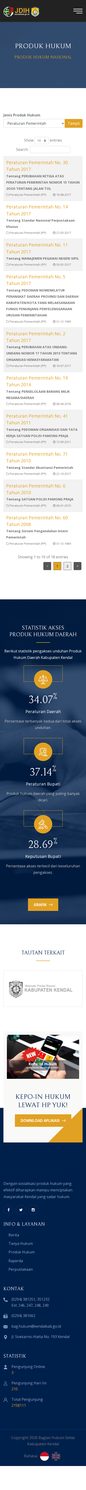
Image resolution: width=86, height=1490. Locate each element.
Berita (13, 1234)
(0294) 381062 (23, 1315)
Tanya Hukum (20, 1243)
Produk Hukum (21, 1252)
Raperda (15, 1260)
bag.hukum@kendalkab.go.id (36, 1326)
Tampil (74, 123)
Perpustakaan (20, 1269)
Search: (22, 149)
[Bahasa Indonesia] (44, 1456)
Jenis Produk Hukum (21, 115)
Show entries (43, 140)
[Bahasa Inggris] (56, 1456)
